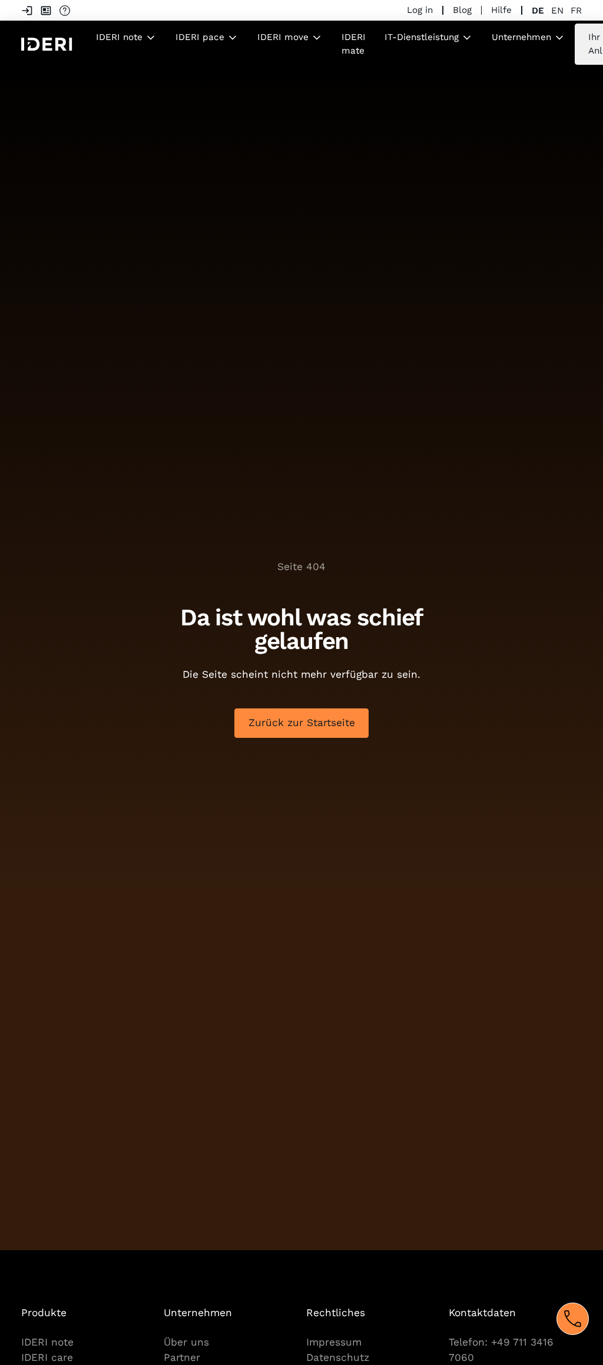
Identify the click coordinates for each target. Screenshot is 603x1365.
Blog (462, 10)
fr (576, 10)
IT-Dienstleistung (422, 37)
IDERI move (283, 37)
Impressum (334, 1342)
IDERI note (119, 37)
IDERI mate (354, 44)
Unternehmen (521, 37)
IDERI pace (199, 37)
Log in (420, 10)
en (557, 10)
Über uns (186, 1342)
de (538, 10)
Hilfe (501, 10)
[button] (126, 37)
